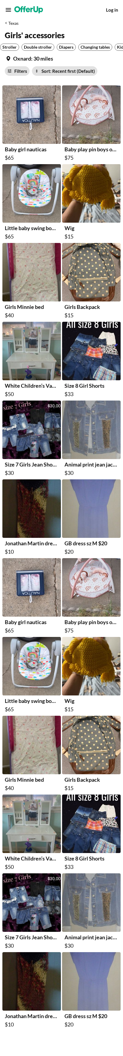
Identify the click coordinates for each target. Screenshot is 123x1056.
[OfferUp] (28, 9)
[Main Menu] (8, 9)
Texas (13, 23)
